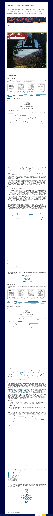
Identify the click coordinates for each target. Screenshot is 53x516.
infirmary (42, 419)
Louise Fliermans (41, 94)
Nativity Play (37, 394)
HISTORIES (25, 11)
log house (36, 391)
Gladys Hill (8, 302)
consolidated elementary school (33, 323)
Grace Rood (37, 302)
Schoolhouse (32, 150)
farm (20, 176)
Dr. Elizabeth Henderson (31, 302)
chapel (41, 80)
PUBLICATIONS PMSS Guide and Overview (31, 13)
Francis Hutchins (30, 301)
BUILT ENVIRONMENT (24, 15)
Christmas (25, 94)
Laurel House (26, 150)
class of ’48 (29, 204)
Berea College (16, 301)
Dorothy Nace (44, 301)
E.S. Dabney (42, 303)
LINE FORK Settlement (38, 11)
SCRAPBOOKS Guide (40, 13)
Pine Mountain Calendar (32, 407)
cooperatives (26, 373)
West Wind (31, 95)
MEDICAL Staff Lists (9, 13)
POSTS (20, 15)
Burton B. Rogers (35, 301)
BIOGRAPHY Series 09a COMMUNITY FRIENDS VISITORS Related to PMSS (15, 9)
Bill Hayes (15, 303)
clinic (18, 193)
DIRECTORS (27, 9)
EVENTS (7, 11)
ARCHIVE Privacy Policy (9, 512)
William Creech (38, 95)
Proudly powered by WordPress (16, 512)
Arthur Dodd (12, 81)
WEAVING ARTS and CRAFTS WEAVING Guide (12, 15)
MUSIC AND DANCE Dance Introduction (18, 13)
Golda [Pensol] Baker (19, 302)
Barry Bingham (33, 303)
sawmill (26, 183)
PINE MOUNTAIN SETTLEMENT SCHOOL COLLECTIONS (21, 4)
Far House (39, 173)
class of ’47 (38, 204)
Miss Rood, (37, 94)
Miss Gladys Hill (22, 372)
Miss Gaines (10, 96)
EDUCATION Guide (32, 9)
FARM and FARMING (12, 11)
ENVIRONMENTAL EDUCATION (40, 9)
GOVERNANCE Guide (19, 11)
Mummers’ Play (27, 151)
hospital (14, 95)
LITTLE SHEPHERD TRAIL (31, 11)
